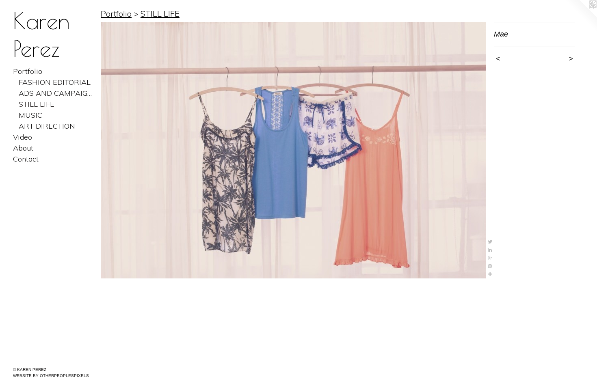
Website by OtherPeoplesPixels (51, 375)
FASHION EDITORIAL (55, 82)
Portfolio (27, 71)
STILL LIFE (36, 104)
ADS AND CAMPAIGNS (57, 93)
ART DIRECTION (47, 126)
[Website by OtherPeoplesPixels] (581, 16)
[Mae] (293, 150)
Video (22, 137)
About (23, 148)
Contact (26, 159)
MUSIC (30, 115)
